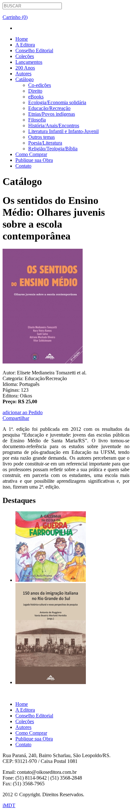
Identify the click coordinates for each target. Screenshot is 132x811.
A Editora (25, 44)
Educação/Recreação (49, 108)
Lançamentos (28, 62)
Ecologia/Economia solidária (57, 102)
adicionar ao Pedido (23, 412)
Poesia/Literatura (45, 143)
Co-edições (39, 85)
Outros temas (41, 137)
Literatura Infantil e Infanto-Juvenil (63, 131)
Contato (23, 166)
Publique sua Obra (34, 160)
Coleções (24, 56)
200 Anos (25, 68)
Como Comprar (31, 154)
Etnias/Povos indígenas (51, 114)
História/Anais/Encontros (53, 125)
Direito (35, 91)
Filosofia (37, 119)
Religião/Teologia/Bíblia (53, 148)
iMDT (9, 805)
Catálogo (24, 79)
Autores (23, 73)
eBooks (36, 96)
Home (21, 39)
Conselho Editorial (34, 50)
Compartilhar (16, 418)
